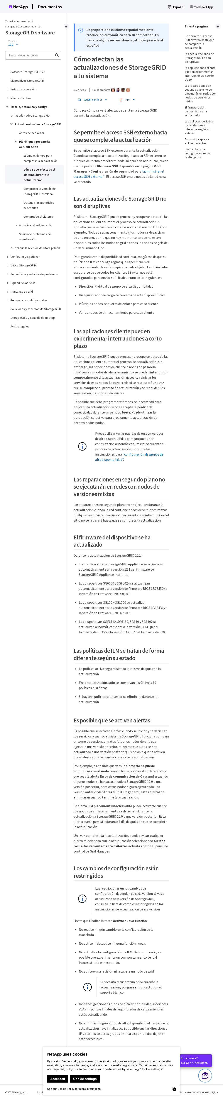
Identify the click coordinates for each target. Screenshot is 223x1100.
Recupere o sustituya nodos (28, 300)
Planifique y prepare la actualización (34, 144)
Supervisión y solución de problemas (34, 274)
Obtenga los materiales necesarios (39, 205)
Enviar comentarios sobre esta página (197, 1092)
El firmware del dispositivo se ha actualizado (196, 111)
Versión (12, 41)
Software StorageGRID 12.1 (28, 72)
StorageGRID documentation (21, 26)
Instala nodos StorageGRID (32, 115)
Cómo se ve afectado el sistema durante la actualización (39, 175)
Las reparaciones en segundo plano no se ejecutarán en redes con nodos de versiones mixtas (200, 93)
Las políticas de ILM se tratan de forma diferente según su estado (199, 127)
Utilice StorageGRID (23, 265)
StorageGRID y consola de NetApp (32, 318)
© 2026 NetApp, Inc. (16, 1092)
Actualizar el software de (35, 225)
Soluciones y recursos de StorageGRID (35, 309)
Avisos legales (19, 326)
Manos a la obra (20, 98)
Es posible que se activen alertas (197, 141)
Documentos (50, 6)
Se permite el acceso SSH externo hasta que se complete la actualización (199, 42)
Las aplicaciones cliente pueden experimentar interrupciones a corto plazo (200, 73)
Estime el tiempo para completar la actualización (40, 158)
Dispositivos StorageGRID (27, 81)
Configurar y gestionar (25, 257)
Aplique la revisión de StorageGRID (37, 248)
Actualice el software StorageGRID (38, 124)
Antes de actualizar (31, 133)
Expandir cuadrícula (22, 283)
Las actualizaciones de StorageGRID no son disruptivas (199, 58)
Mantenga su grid (21, 291)
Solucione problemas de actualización (35, 236)
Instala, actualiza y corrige (28, 107)
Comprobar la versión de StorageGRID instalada (40, 191)
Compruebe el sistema (38, 217)
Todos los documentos (17, 21)
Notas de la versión (22, 89)
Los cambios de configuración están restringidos (198, 153)
